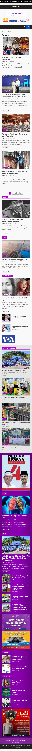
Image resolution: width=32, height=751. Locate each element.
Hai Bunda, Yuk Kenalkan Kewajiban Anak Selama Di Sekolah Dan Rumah (6, 659)
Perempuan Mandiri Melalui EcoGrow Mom (6, 598)
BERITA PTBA (6, 167)
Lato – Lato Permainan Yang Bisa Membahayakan (6, 668)
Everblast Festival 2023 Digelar (6, 692)
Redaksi (17, 740)
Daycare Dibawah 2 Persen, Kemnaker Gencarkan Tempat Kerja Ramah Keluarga (6, 588)
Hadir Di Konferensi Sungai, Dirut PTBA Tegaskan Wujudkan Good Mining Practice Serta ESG (16, 360)
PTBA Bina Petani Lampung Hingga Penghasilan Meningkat (16, 160)
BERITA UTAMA (7, 90)
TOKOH (5, 215)
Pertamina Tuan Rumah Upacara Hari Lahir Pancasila (16, 123)
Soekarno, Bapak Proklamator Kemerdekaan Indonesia (16, 209)
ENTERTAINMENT (7, 294)
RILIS (5, 53)
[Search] (24, 26)
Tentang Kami (9, 740)
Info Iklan (23, 740)
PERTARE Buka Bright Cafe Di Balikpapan (16, 46)
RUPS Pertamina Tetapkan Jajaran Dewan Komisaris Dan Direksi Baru (16, 84)
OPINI (5, 256)
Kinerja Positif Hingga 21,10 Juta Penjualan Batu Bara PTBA (16, 412)
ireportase (4, 61)
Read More (6, 71)
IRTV (28, 27)
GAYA (5, 512)
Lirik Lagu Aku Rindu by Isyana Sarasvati (6, 683)
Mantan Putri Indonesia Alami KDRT (16, 287)
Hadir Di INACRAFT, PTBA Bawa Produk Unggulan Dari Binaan (16, 386)
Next (21, 193)
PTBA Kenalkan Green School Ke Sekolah (16, 437)
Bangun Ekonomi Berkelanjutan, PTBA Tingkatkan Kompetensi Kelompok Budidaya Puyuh (6, 607)
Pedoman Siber (15, 742)
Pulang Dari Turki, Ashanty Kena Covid (6, 318)
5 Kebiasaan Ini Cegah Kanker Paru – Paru (16, 505)
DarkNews (27, 745)
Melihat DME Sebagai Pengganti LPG (16, 249)
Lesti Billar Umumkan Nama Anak (6, 328)
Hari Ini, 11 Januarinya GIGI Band (6, 702)
